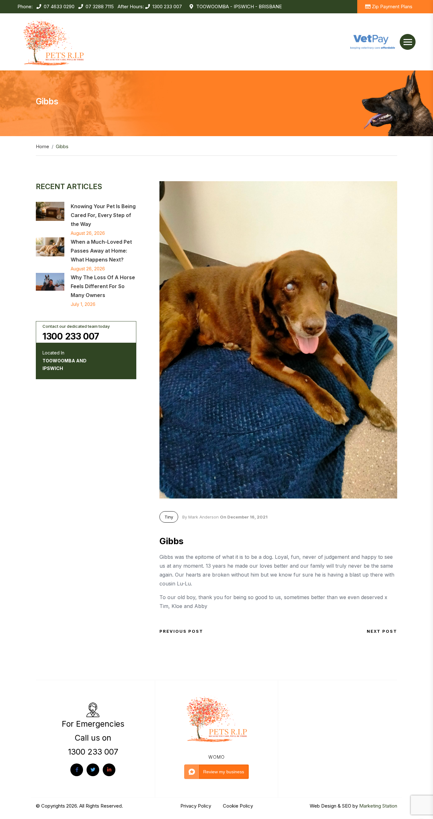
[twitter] (93, 769)
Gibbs (171, 541)
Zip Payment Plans (392, 6)
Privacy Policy (196, 806)
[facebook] (76, 769)
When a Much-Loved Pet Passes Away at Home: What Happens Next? (101, 251)
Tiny (169, 516)
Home (42, 146)
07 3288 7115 (100, 6)
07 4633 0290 (59, 6)
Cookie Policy (238, 806)
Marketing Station (378, 806)
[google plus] (109, 769)
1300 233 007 (167, 6)
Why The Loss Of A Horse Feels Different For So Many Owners (103, 286)
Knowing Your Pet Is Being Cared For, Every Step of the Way (103, 215)
